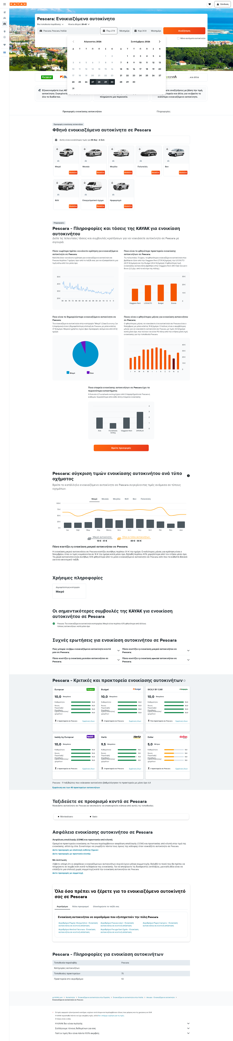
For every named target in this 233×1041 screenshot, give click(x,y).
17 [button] (73, 75)
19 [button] (86, 75)
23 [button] (112, 75)
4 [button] (79, 62)
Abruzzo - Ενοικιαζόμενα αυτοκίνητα (160, 997)
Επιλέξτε (73, 172)
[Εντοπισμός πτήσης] (4, 37)
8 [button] (105, 62)
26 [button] (86, 82)
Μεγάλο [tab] (116, 499)
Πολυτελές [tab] (146, 499)
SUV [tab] (127, 499)
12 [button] (86, 69)
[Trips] (4, 44)
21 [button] (99, 75)
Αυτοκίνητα (70, 997)
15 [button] (106, 69)
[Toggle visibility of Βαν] (90, 372)
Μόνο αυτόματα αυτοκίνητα (192, 38)
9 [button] (112, 62)
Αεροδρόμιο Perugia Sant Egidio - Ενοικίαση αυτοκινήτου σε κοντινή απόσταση (119, 930)
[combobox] (50, 24)
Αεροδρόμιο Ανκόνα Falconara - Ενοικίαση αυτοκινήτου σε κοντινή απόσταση (77, 930)
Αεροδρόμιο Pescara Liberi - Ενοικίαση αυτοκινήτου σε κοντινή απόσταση (117, 924)
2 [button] (112, 56)
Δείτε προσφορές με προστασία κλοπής (71, 854)
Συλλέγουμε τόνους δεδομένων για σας (75, 1028)
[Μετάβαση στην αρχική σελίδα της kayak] (18, 4)
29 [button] (105, 82)
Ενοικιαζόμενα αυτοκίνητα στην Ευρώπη (94, 997)
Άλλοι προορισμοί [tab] (80, 906)
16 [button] (112, 69)
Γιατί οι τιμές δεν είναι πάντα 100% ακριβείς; (77, 1033)
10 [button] (73, 69)
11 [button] (79, 69)
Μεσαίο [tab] (105, 499)
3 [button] (73, 62)
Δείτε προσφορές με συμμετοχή (67, 873)
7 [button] (99, 62)
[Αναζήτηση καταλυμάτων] (4, 18)
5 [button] (86, 62)
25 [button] (79, 82)
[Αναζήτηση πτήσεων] (4, 12)
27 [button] (93, 82)
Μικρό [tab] (94, 499)
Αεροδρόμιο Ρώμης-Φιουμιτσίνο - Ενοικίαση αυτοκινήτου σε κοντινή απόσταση (78, 924)
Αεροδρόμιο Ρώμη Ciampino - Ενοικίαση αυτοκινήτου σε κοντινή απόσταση (160, 924)
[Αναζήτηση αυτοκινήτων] (4, 23)
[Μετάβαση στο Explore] (4, 31)
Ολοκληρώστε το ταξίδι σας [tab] (106, 906)
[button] (5, 4)
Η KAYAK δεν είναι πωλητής (69, 1023)
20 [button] (92, 75)
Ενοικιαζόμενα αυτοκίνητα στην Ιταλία (128, 997)
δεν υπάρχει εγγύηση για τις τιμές (111, 1016)
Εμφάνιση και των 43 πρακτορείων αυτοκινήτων (76, 787)
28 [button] (99, 82)
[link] (121, 448)
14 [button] (99, 69)
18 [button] (80, 75)
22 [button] (105, 75)
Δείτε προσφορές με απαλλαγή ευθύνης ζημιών (75, 850)
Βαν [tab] (134, 499)
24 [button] (73, 82)
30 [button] (112, 82)
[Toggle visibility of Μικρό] (71, 372)
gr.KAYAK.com (57, 997)
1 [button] (105, 56)
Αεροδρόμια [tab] (62, 906)
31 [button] (73, 88)
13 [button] (93, 69)
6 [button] (92, 62)
